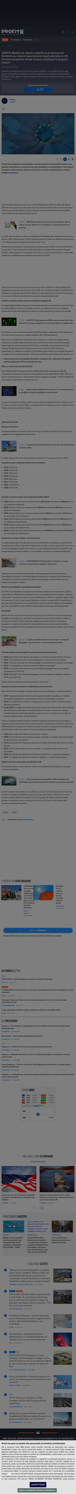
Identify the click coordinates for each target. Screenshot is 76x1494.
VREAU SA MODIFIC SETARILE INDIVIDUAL (37, 1490)
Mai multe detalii (43, 1456)
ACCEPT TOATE (38, 1484)
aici (9, 1473)
